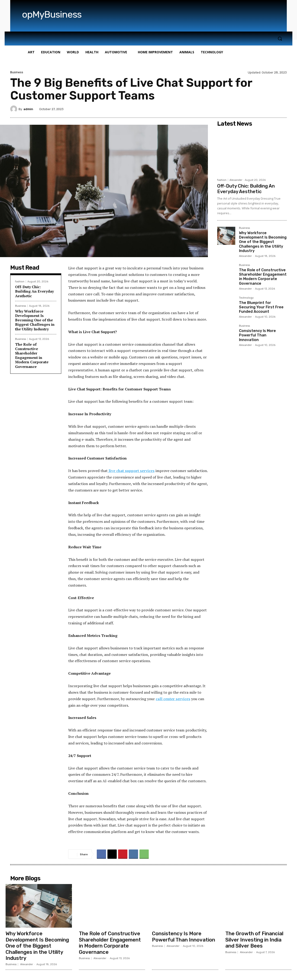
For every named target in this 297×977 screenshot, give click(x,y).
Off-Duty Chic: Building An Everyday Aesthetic (34, 291)
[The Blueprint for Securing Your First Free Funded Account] (226, 306)
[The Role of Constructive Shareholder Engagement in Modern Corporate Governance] (226, 273)
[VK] (133, 854)
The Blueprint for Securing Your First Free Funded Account (261, 307)
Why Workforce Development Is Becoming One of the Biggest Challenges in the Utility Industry (35, 320)
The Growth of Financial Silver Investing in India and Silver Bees (254, 939)
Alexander (235, 180)
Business (16, 72)
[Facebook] (101, 854)
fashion (19, 281)
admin (28, 109)
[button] (280, 38)
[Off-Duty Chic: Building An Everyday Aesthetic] (252, 152)
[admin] (14, 108)
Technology (246, 298)
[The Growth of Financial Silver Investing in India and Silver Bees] (258, 906)
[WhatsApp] (144, 854)
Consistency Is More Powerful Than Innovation (257, 335)
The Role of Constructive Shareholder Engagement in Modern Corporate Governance (31, 355)
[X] (112, 854)
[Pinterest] (122, 854)
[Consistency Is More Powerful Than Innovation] (226, 334)
